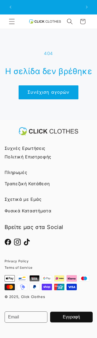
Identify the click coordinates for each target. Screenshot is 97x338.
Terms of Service (19, 268)
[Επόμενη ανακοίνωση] (87, 7)
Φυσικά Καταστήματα (28, 210)
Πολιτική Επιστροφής (28, 156)
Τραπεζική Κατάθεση (27, 183)
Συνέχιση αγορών (48, 92)
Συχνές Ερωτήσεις (25, 148)
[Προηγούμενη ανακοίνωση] (10, 7)
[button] (11, 21)
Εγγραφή (71, 317)
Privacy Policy (17, 261)
